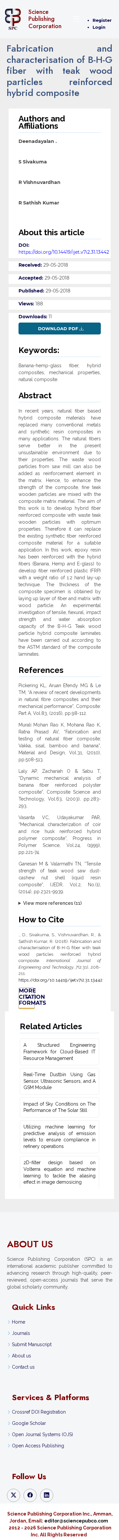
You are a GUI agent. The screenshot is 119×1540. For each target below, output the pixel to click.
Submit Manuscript (32, 1344)
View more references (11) (52, 903)
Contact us (23, 1367)
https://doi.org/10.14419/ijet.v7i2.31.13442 (64, 252)
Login (99, 27)
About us (21, 1355)
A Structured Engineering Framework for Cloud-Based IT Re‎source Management (59, 1051)
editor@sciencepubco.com (76, 1520)
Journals (21, 1333)
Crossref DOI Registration (39, 1412)
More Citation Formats (27, 997)
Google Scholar (29, 1423)
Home (18, 1322)
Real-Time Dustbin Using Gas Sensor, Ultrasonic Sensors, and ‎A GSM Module (59, 1081)
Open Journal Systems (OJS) (42, 1434)
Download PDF (58, 328)
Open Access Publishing (38, 1445)
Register (102, 20)
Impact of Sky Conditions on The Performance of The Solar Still (59, 1107)
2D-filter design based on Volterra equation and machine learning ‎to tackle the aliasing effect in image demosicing (59, 1172)
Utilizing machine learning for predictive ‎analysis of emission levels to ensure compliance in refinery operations (59, 1136)
